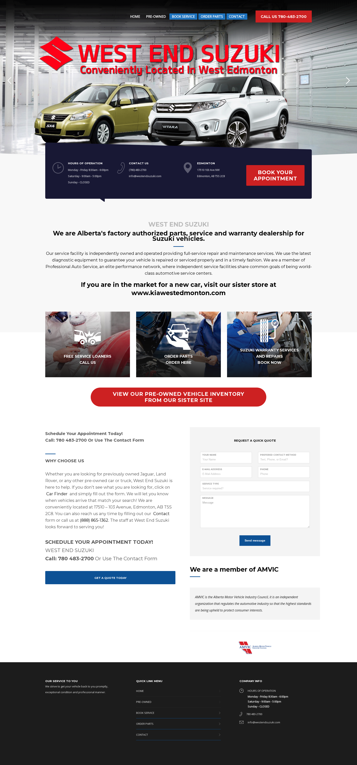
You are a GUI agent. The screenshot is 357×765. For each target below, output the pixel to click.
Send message (255, 540)
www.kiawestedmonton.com (178, 293)
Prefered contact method (278, 455)
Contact (161, 513)
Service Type (210, 483)
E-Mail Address (212, 469)
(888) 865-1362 (94, 520)
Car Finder (57, 493)
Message (207, 498)
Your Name (209, 455)
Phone (264, 469)
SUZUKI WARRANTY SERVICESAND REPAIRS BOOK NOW (269, 356)
